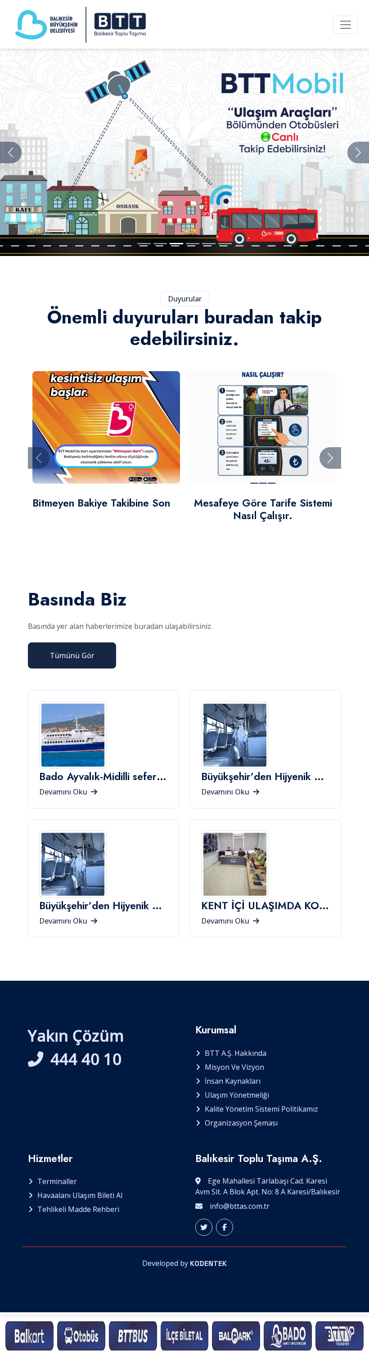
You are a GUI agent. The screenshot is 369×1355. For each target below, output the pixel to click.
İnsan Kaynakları (233, 1081)
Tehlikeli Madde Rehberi (78, 1209)
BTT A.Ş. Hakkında (235, 1053)
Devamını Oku (64, 792)
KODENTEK (208, 1263)
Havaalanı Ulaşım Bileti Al (79, 1195)
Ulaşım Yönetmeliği (237, 1095)
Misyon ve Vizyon (234, 1067)
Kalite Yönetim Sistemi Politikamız (261, 1109)
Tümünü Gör (72, 655)
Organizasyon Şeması (241, 1123)
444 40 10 (86, 1058)
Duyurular (185, 299)
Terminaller (57, 1181)
